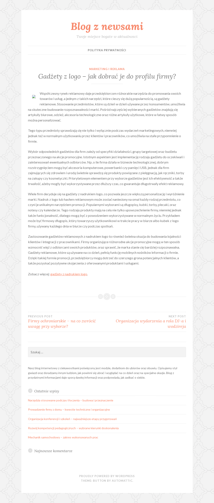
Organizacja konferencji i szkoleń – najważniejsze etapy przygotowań (72, 419)
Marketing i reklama (107, 69)
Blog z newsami (107, 26)
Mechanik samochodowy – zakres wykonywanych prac (63, 437)
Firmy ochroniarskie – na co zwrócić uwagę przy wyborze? (62, 322)
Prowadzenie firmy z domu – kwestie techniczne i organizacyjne (69, 409)
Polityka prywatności (107, 50)
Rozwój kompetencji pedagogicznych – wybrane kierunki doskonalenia (73, 428)
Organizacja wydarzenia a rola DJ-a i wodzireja (151, 322)
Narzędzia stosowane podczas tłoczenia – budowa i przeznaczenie (70, 400)
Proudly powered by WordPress (107, 476)
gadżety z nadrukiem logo (68, 274)
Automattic (122, 480)
